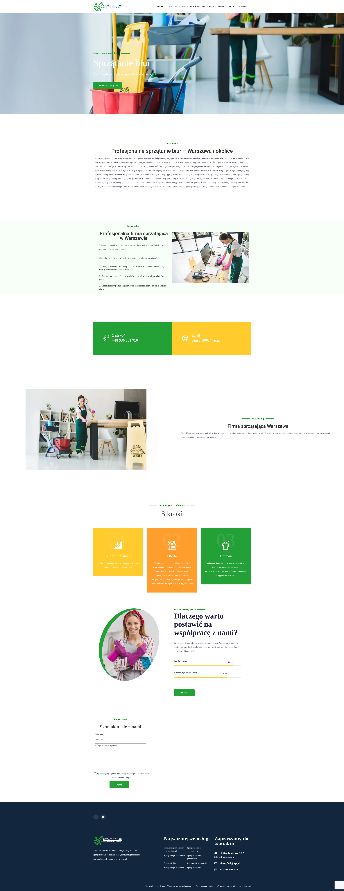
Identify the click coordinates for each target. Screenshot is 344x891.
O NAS (221, 7)
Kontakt (243, 7)
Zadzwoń (182, 693)
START (160, 7)
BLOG (232, 7)
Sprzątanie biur (170, 863)
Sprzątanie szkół (194, 868)
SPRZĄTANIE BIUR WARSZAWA (197, 7)
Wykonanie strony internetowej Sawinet (234, 886)
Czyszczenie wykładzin (197, 863)
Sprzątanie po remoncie (174, 868)
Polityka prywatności (205, 886)
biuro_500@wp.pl (206, 340)
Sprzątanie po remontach (174, 855)
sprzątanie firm (238, 182)
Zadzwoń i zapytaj (105, 85)
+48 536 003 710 (125, 340)
